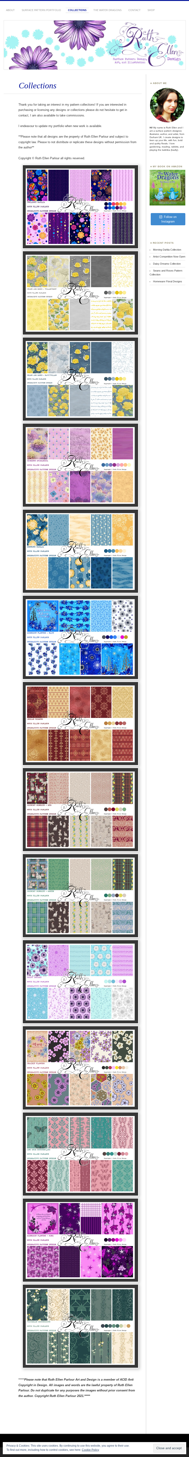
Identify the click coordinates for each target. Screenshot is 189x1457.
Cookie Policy (90, 1449)
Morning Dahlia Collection (167, 249)
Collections (77, 10)
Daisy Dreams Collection (167, 263)
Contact (134, 10)
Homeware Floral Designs (167, 281)
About (10, 10)
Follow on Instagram (169, 219)
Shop (151, 10)
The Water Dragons (107, 10)
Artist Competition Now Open (169, 256)
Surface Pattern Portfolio (41, 10)
